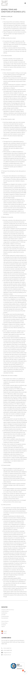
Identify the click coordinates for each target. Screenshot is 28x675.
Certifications (4, 613)
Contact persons (5, 611)
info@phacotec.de (7, 652)
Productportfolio (5, 616)
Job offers (3, 614)
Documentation (4, 618)
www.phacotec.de (7, 654)
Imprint (3, 626)
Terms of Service (4, 621)
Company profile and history (7, 609)
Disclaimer (3, 624)
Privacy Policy (4, 623)
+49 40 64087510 (7, 648)
